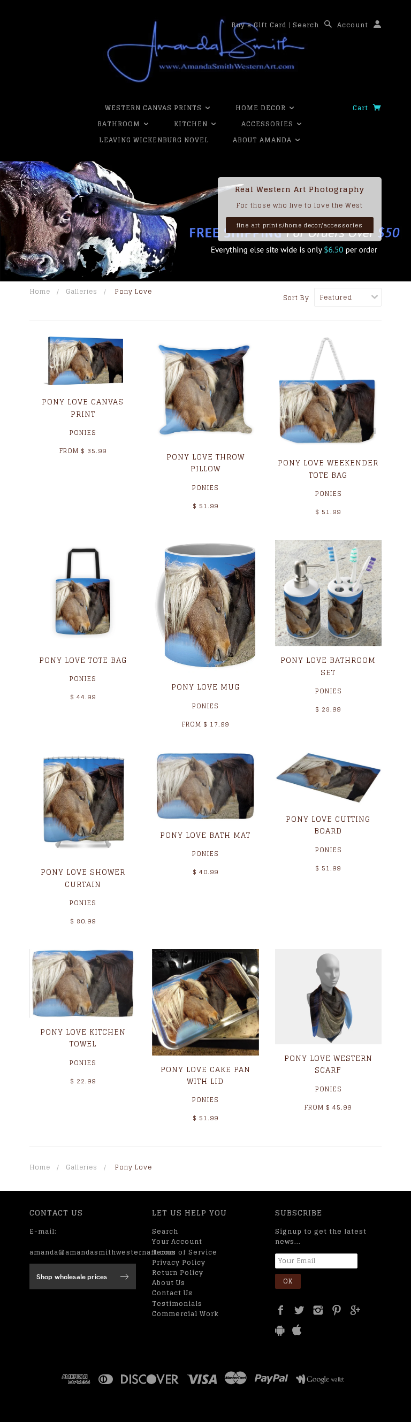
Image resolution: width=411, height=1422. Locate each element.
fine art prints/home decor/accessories (300, 225)
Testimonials (177, 1303)
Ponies (83, 432)
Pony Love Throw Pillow (205, 462)
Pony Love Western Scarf (328, 1063)
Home (40, 291)
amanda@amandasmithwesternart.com (102, 1252)
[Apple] (297, 1330)
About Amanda (263, 140)
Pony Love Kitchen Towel (83, 1037)
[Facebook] (280, 1310)
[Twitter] (299, 1310)
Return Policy (177, 1272)
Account (352, 25)
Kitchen (192, 123)
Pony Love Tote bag (83, 660)
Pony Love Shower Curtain (83, 877)
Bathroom (119, 123)
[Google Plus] (355, 1310)
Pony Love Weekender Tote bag (328, 468)
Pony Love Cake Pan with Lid (205, 1075)
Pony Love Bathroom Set (328, 665)
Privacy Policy (179, 1262)
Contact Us (172, 1292)
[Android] (280, 1330)
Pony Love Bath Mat (205, 835)
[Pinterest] (336, 1310)
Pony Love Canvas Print (83, 407)
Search (306, 25)
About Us (168, 1282)
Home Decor (261, 107)
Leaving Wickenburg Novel (154, 140)
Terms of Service (184, 1252)
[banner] (205, 51)
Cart (361, 107)
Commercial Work (185, 1313)
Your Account (177, 1241)
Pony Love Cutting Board (328, 824)
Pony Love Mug (205, 686)
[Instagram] (318, 1310)
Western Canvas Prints (154, 107)
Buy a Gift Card (258, 24)
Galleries (81, 291)
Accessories (268, 123)
